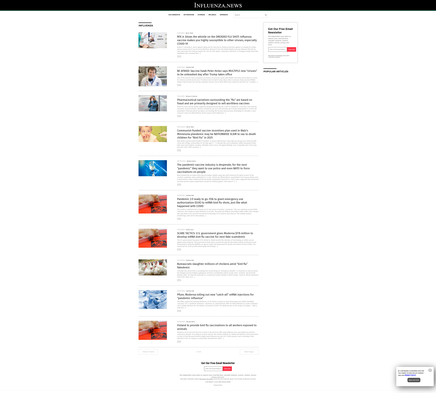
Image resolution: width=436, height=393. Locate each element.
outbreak (201, 15)
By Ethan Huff (190, 67)
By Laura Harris (191, 321)
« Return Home (148, 352)
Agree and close (414, 380)
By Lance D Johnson (191, 96)
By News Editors (191, 161)
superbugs (224, 15)
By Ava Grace (190, 229)
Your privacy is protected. (275, 55)
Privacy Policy (218, 385)
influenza (212, 15)
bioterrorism (189, 15)
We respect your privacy (206, 379)
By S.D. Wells (189, 33)
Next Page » (249, 352)
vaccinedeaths (174, 15)
